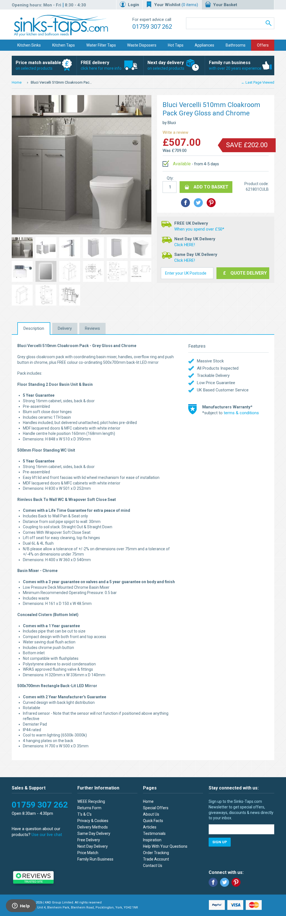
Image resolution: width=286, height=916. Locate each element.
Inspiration (152, 840)
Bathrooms (236, 45)
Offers (263, 45)
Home (17, 82)
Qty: (170, 178)
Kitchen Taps (63, 45)
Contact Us (152, 865)
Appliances (204, 45)
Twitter (224, 882)
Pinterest (236, 882)
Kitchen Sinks (29, 45)
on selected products (38, 65)
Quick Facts (153, 820)
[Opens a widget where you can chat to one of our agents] (21, 906)
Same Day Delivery (93, 833)
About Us (151, 814)
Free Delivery (88, 840)
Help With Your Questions (165, 846)
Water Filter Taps (101, 45)
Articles (149, 827)
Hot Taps (175, 45)
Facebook (213, 882)
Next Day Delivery (92, 846)
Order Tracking (156, 852)
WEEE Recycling (91, 801)
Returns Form (89, 808)
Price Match (87, 852)
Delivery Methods (92, 827)
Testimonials (154, 833)
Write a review (175, 132)
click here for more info (101, 65)
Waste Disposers (141, 45)
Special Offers (155, 808)
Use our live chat (47, 834)
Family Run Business (95, 859)
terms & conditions (241, 412)
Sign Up (219, 842)
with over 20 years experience (235, 65)
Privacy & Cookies (92, 820)
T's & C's (84, 814)
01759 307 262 (152, 26)
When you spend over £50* (199, 229)
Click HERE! (184, 244)
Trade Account (156, 859)
